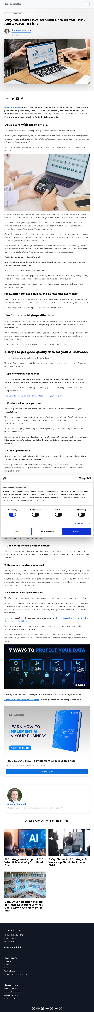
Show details (80, 524)
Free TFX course (10, 989)
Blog (6, 968)
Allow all (76, 531)
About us (7, 961)
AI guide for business (12, 992)
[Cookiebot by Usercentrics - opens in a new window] (80, 479)
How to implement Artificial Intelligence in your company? (38, 396)
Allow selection (47, 531)
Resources (11, 985)
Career (7, 965)
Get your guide (47, 771)
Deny (17, 531)
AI (7, 14)
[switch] (35, 515)
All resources (9, 998)
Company (10, 958)
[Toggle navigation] (86, 3)
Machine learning (12, 107)
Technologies (9, 971)
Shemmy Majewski (21, 30)
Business (17, 14)
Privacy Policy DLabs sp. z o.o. (16, 974)
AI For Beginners (11, 995)
